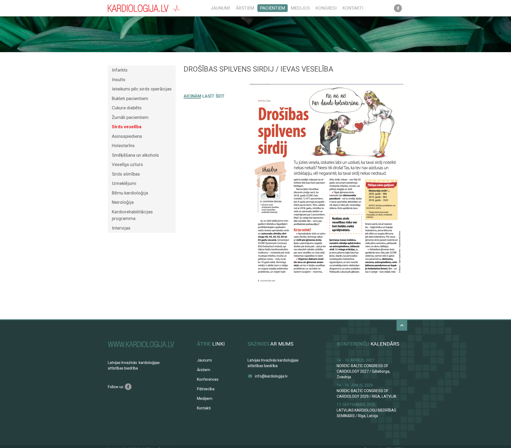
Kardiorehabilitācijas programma (132, 215)
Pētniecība (206, 389)
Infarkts (119, 70)
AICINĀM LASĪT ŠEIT (204, 96)
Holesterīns (123, 145)
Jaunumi (220, 8)
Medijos (300, 8)
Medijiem (204, 398)
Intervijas (121, 228)
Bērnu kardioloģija (130, 193)
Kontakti (353, 8)
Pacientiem (272, 8)
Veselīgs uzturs (127, 164)
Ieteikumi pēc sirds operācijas (142, 89)
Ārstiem (245, 8)
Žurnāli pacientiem (130, 117)
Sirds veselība (126, 126)
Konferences (208, 379)
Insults (118, 79)
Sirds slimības (126, 174)
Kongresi (326, 8)
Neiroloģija (123, 202)
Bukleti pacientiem (130, 98)
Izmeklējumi (124, 183)
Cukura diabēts (127, 107)
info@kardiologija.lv (271, 376)
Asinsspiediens (127, 136)
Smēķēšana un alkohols (135, 155)
